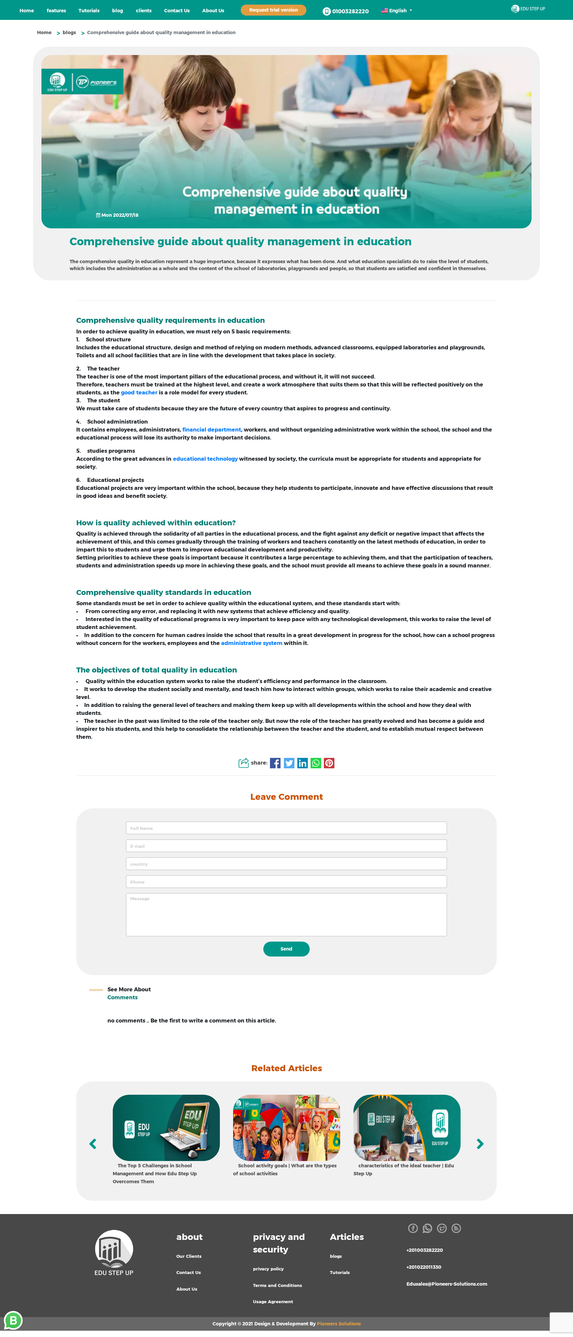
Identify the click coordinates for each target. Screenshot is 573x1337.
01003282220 (350, 11)
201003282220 (425, 1250)
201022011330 (424, 1267)
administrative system (252, 643)
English (398, 11)
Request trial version (273, 10)
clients (144, 11)
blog (117, 11)
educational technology (205, 459)
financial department (211, 430)
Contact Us (177, 11)
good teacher (139, 392)
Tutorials (89, 11)
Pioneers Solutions (339, 1324)
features (56, 11)
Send (286, 949)
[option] (166, 1141)
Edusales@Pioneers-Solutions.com (447, 1284)
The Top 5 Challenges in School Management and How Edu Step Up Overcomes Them (155, 1174)
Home (27, 11)
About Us (213, 11)
